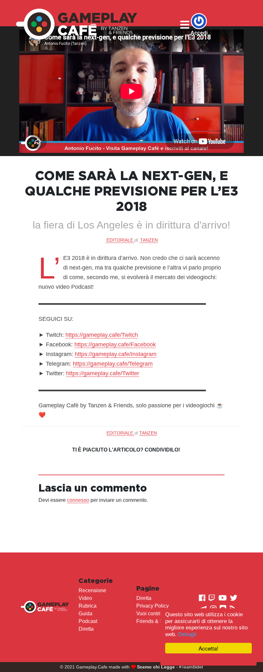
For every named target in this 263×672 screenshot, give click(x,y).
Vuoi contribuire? (155, 613)
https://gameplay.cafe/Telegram (113, 364)
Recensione (92, 590)
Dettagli (187, 634)
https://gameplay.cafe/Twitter (102, 373)
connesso (78, 500)
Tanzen (149, 240)
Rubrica (88, 606)
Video (85, 598)
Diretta (86, 629)
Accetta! (208, 648)
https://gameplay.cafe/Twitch (101, 335)
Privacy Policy (152, 606)
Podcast (88, 621)
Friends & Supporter (159, 621)
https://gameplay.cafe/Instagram (116, 354)
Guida (85, 613)
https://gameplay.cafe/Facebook (115, 344)
